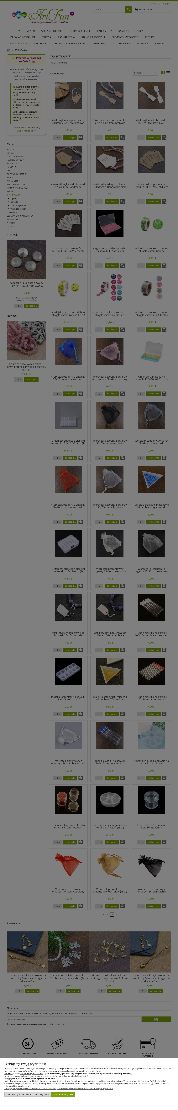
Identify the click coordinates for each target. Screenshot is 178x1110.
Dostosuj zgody (42, 1094)
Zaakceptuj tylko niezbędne (18, 1094)
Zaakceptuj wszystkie (63, 1094)
